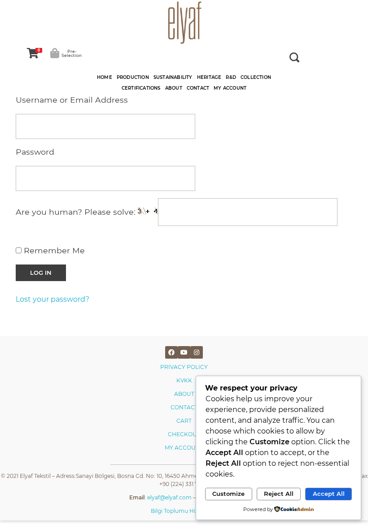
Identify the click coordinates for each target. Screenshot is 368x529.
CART (184, 420)
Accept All (329, 493)
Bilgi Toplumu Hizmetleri (184, 510)
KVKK (184, 380)
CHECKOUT (184, 434)
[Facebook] (171, 352)
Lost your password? (52, 299)
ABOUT (184, 393)
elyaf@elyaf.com (169, 497)
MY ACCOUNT (184, 447)
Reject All (279, 493)
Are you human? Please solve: (77, 212)
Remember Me (53, 250)
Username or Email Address (72, 99)
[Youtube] (184, 352)
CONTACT (184, 407)
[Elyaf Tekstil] (184, 22)
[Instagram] (196, 352)
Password (35, 151)
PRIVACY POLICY (184, 367)
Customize (228, 493)
